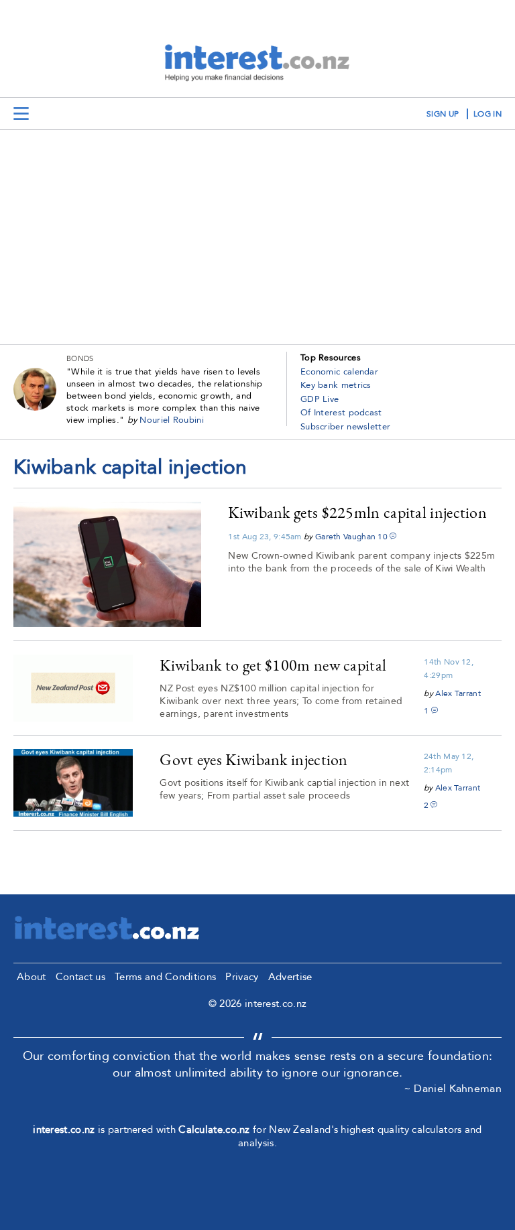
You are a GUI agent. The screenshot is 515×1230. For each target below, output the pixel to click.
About (31, 976)
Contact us (80, 976)
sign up (442, 114)
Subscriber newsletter (345, 427)
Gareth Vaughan (345, 536)
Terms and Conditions (165, 976)
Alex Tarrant (458, 693)
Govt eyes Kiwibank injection (253, 759)
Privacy (241, 976)
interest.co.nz (64, 1129)
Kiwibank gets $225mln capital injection (357, 512)
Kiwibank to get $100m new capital (273, 665)
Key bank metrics (335, 385)
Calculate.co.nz (214, 1129)
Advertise (290, 976)
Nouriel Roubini (171, 420)
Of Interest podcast (341, 413)
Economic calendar (339, 372)
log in (487, 114)
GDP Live (319, 399)
